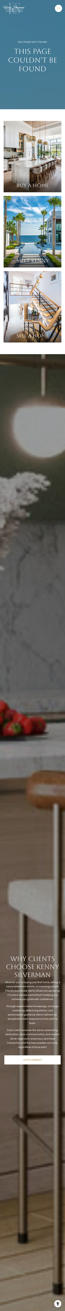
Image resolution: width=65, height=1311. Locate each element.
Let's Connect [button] (32, 1060)
